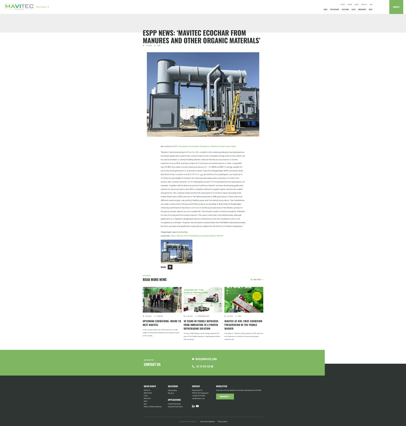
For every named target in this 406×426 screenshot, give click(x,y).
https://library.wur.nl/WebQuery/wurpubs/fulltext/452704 (197, 236)
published (194, 207)
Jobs (371, 4)
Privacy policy (222, 421)
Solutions (345, 9)
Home (325, 9)
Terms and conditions (207, 421)
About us (364, 4)
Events (343, 4)
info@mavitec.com (206, 359)
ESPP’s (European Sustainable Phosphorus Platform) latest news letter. (204, 146)
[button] (42, 7)
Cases (354, 9)
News (370, 9)
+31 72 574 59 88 (204, 366)
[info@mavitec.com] (193, 359)
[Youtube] (197, 406)
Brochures (362, 9)
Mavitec (191, 152)
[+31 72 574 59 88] (193, 366)
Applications (334, 9)
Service (350, 4)
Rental (357, 4)
